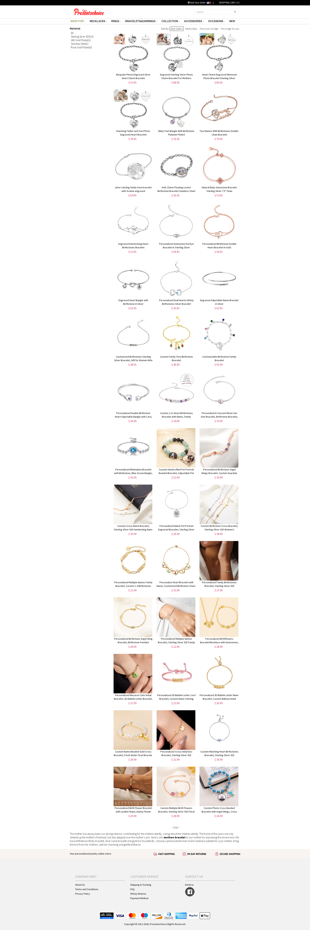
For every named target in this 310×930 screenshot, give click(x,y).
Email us (189, 884)
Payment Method (139, 898)
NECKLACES (98, 21)
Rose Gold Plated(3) (81, 47)
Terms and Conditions (86, 889)
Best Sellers (176, 28)
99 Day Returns (138, 893)
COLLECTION (170, 21)
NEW (232, 21)
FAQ (132, 889)
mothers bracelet (174, 837)
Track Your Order (197, 2)
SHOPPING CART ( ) (229, 2)
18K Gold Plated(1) (81, 40)
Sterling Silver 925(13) (82, 36)
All (72, 33)
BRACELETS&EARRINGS (140, 21)
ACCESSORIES (193, 21)
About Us (80, 884)
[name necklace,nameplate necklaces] (89, 11)
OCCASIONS (216, 21)
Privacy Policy (82, 893)
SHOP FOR (77, 21)
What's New (191, 28)
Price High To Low (230, 28)
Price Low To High (209, 28)
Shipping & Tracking (140, 884)
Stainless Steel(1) (79, 43)
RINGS (115, 21)
